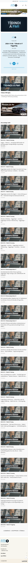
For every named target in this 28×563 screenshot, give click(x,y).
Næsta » (23, 530)
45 (16, 530)
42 (12, 530)
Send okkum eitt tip (23, 1)
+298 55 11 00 (15, 1)
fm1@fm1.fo (3, 549)
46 (17, 530)
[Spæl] (14, 63)
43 (13, 530)
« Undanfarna (6, 530)
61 (20, 530)
